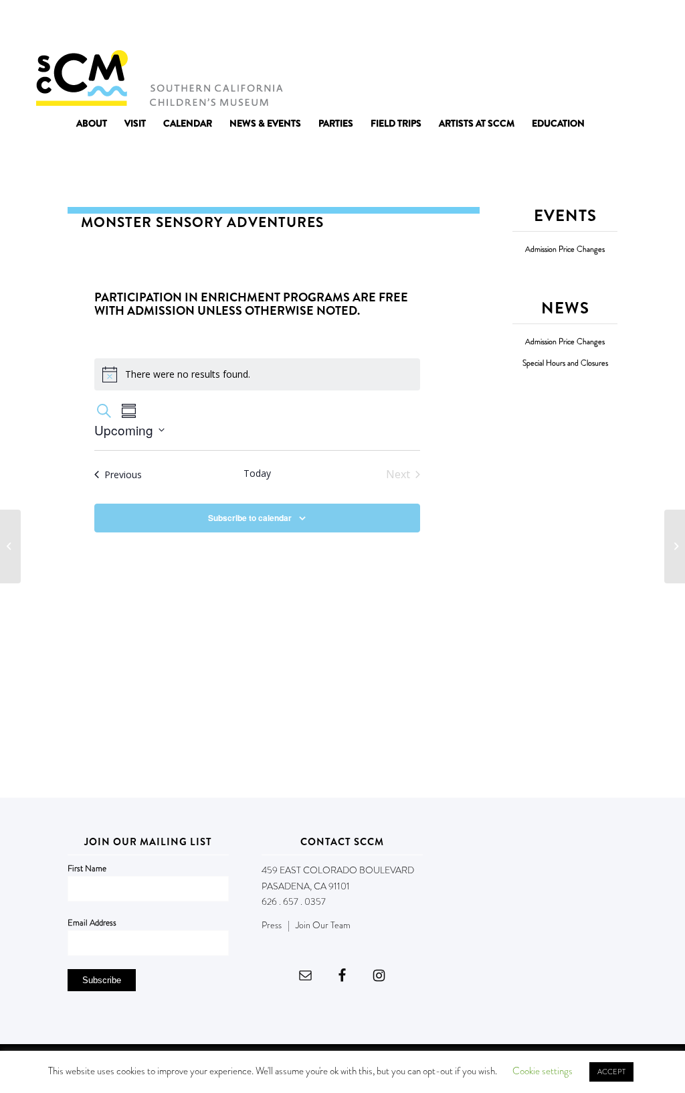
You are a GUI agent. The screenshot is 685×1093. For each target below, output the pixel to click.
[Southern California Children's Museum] (159, 77)
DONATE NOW (620, 25)
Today (257, 473)
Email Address (92, 922)
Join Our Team (323, 925)
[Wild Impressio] (10, 546)
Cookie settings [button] (542, 1071)
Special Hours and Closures (565, 363)
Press (272, 925)
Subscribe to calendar (250, 518)
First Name (87, 868)
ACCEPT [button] (611, 1071)
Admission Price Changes (565, 249)
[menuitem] (92, 123)
